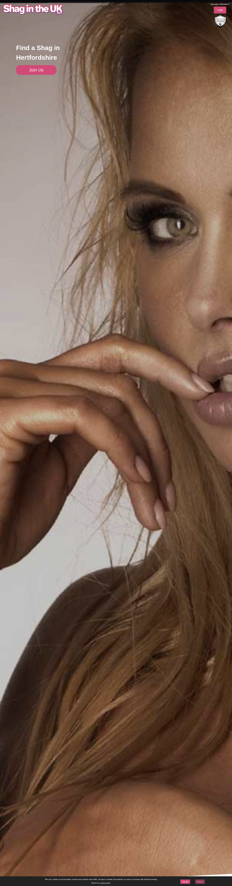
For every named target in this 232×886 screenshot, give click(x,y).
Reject (200, 882)
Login (220, 10)
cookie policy (105, 883)
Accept (185, 882)
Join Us (36, 70)
